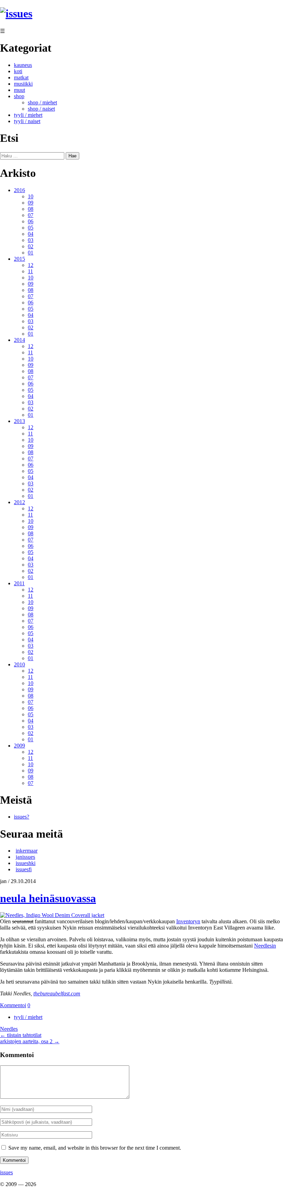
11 (30, 271)
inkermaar (27, 851)
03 (30, 240)
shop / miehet (42, 102)
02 (30, 246)
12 (30, 265)
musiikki (23, 84)
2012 (19, 502)
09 (30, 203)
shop (19, 96)
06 (30, 221)
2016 (19, 190)
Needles (9, 1029)
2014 (19, 340)
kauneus (23, 65)
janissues (25, 857)
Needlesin (265, 946)
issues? (21, 817)
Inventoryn (188, 921)
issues (6, 1172)
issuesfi (24, 869)
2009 (19, 746)
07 (30, 215)
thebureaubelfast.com (56, 993)
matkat (21, 77)
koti (18, 71)
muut (19, 90)
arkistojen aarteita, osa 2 (29, 1041)
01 (30, 253)
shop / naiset (41, 109)
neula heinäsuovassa (48, 898)
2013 (19, 421)
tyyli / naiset (27, 121)
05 (30, 228)
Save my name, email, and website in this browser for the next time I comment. (94, 1148)
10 (30, 196)
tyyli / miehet (28, 115)
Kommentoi (13, 1005)
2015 (19, 259)
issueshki (25, 863)
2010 (19, 664)
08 (30, 209)
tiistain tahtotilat (20, 1035)
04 (30, 234)
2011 (19, 583)
